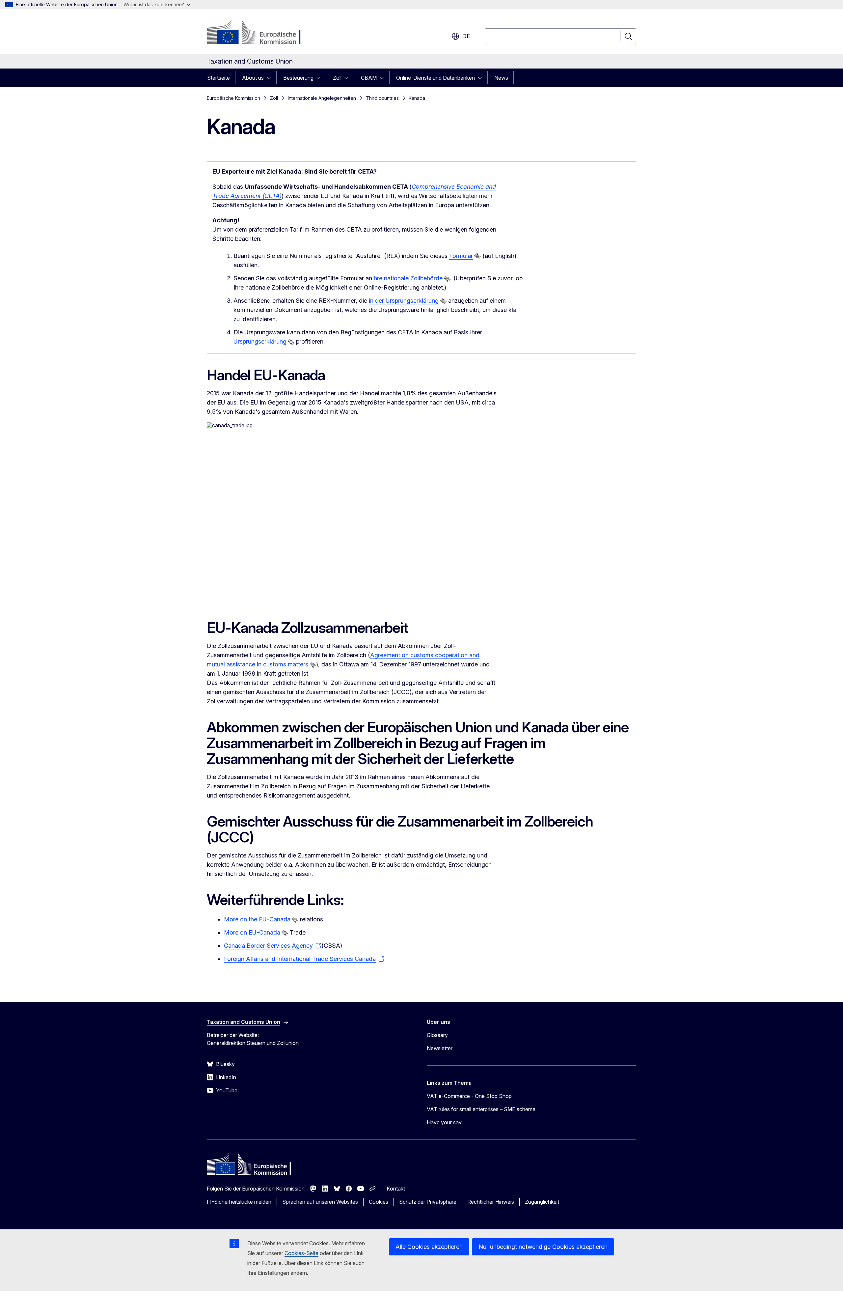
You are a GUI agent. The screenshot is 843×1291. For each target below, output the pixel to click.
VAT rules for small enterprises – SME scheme (481, 1109)
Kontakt (396, 1188)
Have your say (444, 1122)
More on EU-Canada (252, 932)
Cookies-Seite (301, 1253)
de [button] (466, 36)
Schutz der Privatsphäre (427, 1201)
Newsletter (439, 1048)
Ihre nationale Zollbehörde (407, 278)
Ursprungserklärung (259, 341)
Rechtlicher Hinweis (490, 1201)
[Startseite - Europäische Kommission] (260, 33)
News (501, 77)
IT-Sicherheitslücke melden (239, 1201)
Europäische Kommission (233, 98)
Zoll (337, 77)
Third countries (382, 98)
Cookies (378, 1201)
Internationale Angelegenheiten (322, 98)
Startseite (218, 77)
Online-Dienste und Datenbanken (435, 77)
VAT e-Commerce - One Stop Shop (469, 1096)
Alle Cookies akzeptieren (429, 1246)
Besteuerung (298, 77)
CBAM (369, 77)
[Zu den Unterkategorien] (270, 78)
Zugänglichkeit (542, 1201)
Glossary (437, 1035)
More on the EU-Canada (257, 919)
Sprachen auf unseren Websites (320, 1201)
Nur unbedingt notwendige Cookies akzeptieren (543, 1246)
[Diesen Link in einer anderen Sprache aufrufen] (477, 256)
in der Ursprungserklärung (404, 300)
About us (253, 77)
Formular (461, 255)
